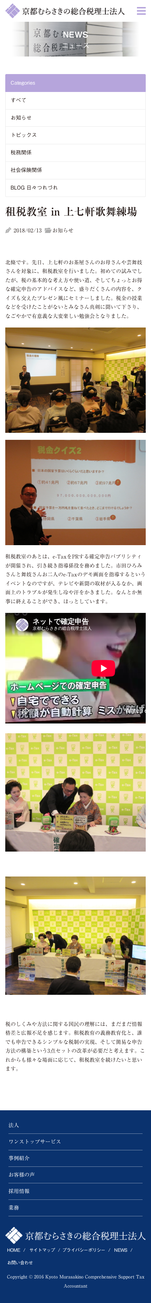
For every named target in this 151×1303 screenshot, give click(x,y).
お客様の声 (21, 1174)
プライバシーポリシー (83, 1250)
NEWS (120, 1250)
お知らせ (21, 117)
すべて (18, 100)
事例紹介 (18, 1158)
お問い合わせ (20, 1263)
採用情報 (18, 1191)
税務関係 (21, 152)
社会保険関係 (26, 170)
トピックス (24, 135)
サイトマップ (42, 1250)
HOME (13, 1250)
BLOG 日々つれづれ (34, 187)
